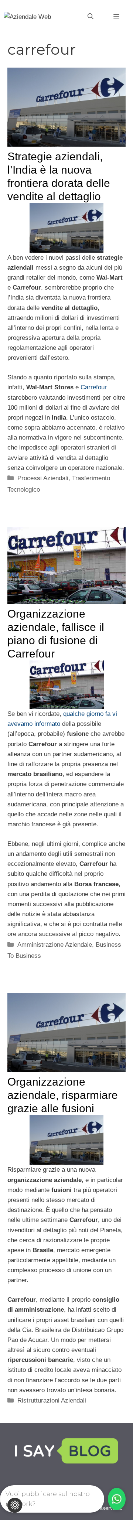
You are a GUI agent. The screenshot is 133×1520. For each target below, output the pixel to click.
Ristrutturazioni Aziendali (51, 1400)
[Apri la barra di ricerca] (90, 16)
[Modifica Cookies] (14, 1505)
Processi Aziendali (42, 478)
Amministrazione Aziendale (54, 944)
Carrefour (94, 387)
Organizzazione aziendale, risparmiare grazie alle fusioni (62, 1095)
